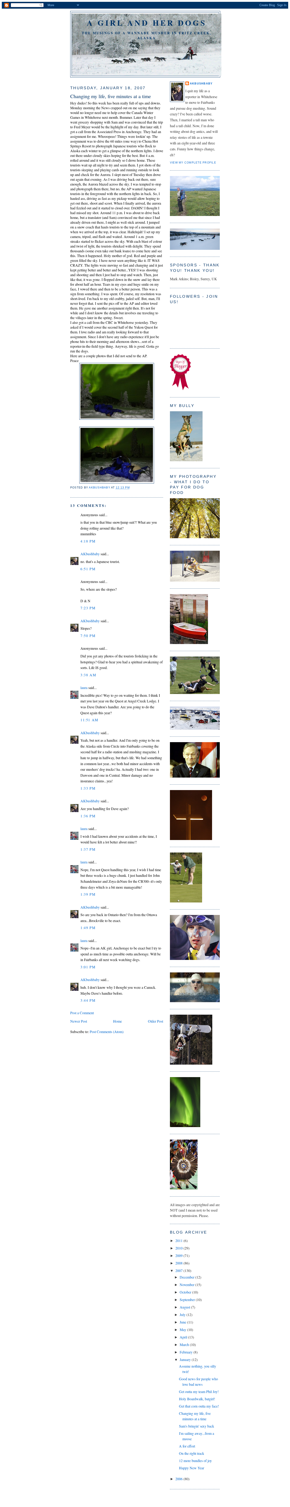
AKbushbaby (90, 553)
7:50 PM (87, 635)
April (184, 1337)
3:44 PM (87, 1000)
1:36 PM (87, 815)
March (185, 1344)
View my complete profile (193, 162)
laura (83, 687)
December (187, 1277)
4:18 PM (87, 541)
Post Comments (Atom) (106, 1031)
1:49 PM (87, 927)
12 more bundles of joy (195, 1460)
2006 (179, 1478)
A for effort (187, 1446)
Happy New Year (191, 1467)
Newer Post (78, 1021)
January (186, 1359)
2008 (179, 1263)
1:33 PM (87, 788)
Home (117, 1021)
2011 (179, 1240)
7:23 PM (87, 607)
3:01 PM (87, 966)
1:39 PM (87, 894)
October (186, 1292)
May (183, 1329)
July (183, 1314)
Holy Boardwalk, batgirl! (197, 1398)
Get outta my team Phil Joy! (199, 1391)
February (186, 1352)
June (183, 1322)
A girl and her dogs (146, 22)
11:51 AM (89, 719)
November (187, 1284)
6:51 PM (87, 568)
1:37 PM (87, 849)
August (185, 1307)
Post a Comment (82, 1012)
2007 (179, 1270)
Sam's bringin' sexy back (196, 1426)
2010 (179, 1248)
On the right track (191, 1453)
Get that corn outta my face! (199, 1406)
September (188, 1299)
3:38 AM (88, 674)
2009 (179, 1255)
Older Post (155, 1021)
